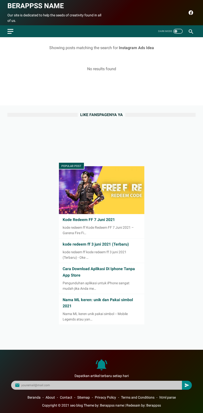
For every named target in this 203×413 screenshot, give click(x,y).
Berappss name (35, 6)
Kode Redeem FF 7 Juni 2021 (89, 219)
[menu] (10, 31)
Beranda (34, 397)
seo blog (76, 405)
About (50, 397)
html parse (167, 397)
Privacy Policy (105, 397)
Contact (66, 397)
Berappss (153, 405)
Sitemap (83, 397)
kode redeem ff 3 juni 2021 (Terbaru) (96, 244)
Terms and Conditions (137, 397)
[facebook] (190, 12)
